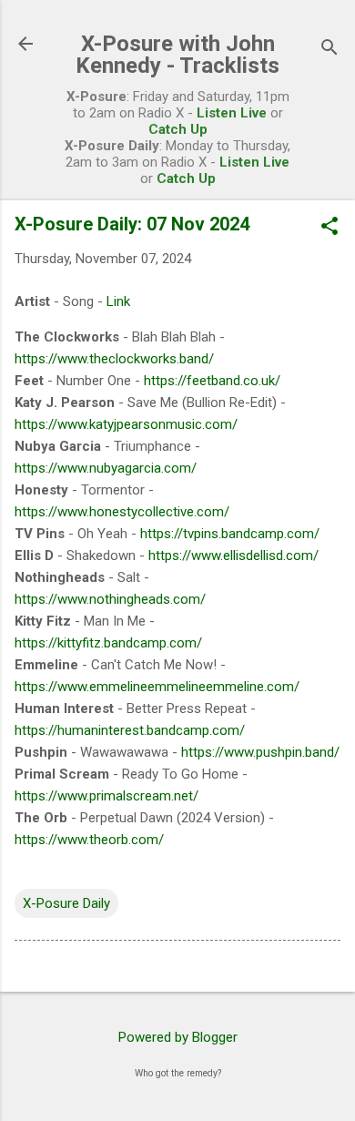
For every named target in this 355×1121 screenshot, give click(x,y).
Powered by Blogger (178, 1037)
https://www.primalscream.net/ (106, 796)
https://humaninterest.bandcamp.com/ (130, 730)
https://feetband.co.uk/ (212, 380)
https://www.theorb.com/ (89, 839)
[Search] (329, 49)
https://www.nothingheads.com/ (110, 599)
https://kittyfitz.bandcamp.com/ (108, 643)
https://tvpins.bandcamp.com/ (230, 533)
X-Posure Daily (66, 903)
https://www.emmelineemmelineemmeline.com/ (157, 686)
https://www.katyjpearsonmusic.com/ (126, 424)
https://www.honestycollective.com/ (122, 512)
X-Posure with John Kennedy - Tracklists (177, 54)
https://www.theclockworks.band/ (114, 359)
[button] (329, 227)
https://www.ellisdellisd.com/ (233, 555)
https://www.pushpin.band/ (260, 752)
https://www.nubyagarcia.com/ (106, 468)
